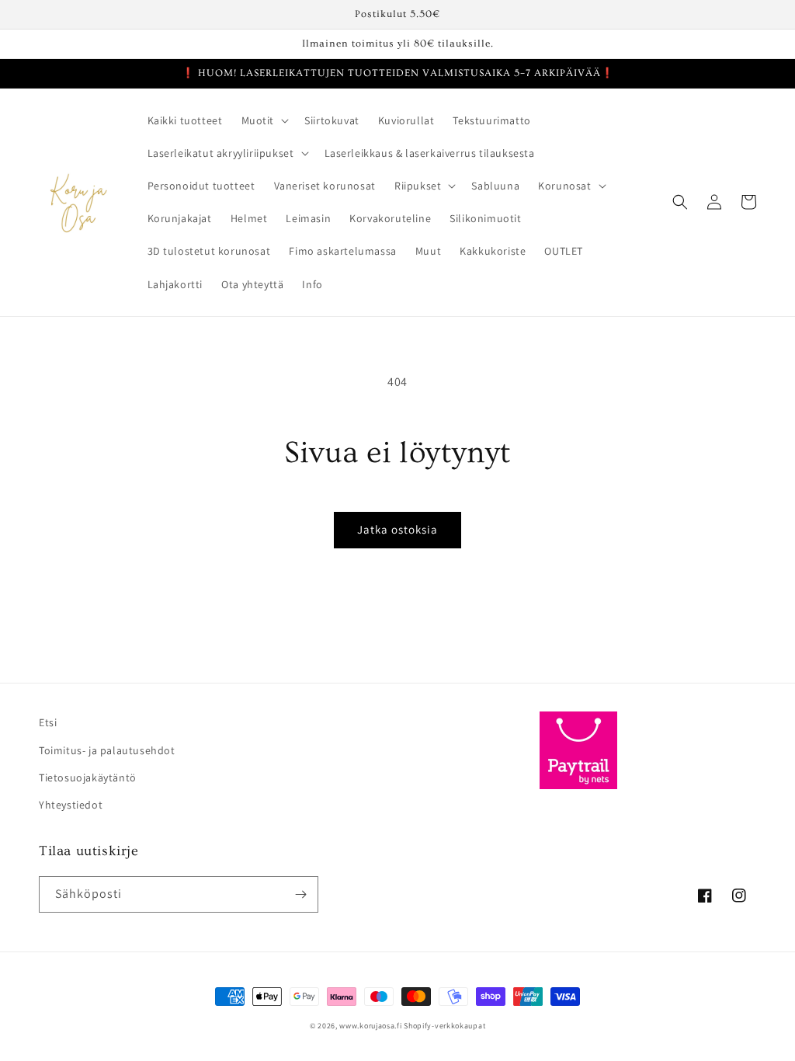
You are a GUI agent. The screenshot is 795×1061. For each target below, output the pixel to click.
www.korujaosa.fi (371, 1026)
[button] (264, 120)
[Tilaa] (300, 894)
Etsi (48, 722)
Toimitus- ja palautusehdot (107, 750)
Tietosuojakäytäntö (88, 777)
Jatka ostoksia (397, 529)
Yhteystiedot (70, 805)
